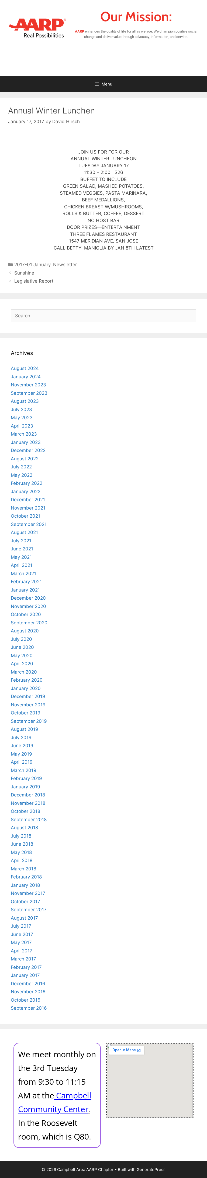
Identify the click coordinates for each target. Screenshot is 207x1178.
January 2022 (25, 491)
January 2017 (25, 975)
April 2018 (21, 860)
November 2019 (28, 704)
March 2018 (23, 868)
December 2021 (28, 499)
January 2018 (25, 885)
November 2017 (28, 893)
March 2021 (23, 573)
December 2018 (28, 795)
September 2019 (29, 721)
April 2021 (21, 565)
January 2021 (25, 590)
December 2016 (28, 983)
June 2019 (22, 745)
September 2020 (29, 622)
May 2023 (22, 417)
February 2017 (26, 967)
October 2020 (26, 614)
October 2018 (25, 811)
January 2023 (26, 442)
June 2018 (22, 844)
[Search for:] (103, 315)
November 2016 (28, 991)
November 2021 (28, 508)
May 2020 (22, 655)
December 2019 (28, 696)
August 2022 (25, 458)
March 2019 (23, 770)
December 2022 (28, 450)
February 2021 (26, 581)
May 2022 (21, 475)
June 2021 (22, 548)
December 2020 (28, 598)
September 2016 (29, 1008)
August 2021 (24, 532)
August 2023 (25, 401)
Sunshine (24, 273)
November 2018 (28, 803)
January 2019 (25, 786)
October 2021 (25, 516)
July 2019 (21, 737)
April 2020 (22, 663)
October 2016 (25, 1000)
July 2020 (21, 639)
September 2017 (29, 909)
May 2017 (21, 942)
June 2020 (22, 647)
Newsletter (65, 264)
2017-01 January (32, 264)
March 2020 (24, 672)
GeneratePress (151, 1169)
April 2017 (21, 950)
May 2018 (21, 852)
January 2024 (26, 376)
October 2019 (25, 713)
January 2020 (26, 688)
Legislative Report (33, 281)
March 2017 (23, 959)
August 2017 (24, 918)
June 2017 (22, 934)
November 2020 (28, 606)
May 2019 (21, 754)
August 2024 (25, 368)
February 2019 (26, 778)
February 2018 (26, 877)
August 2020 (25, 631)
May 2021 (21, 557)
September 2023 (29, 393)
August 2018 (24, 827)
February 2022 (26, 483)
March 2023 (24, 434)
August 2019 (24, 729)
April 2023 (22, 426)
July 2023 (21, 409)
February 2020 (27, 680)
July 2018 (21, 836)
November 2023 (28, 384)
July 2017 (21, 926)
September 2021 (29, 524)
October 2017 (25, 901)
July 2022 (21, 466)
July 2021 (21, 540)
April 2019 (22, 762)
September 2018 (29, 819)
